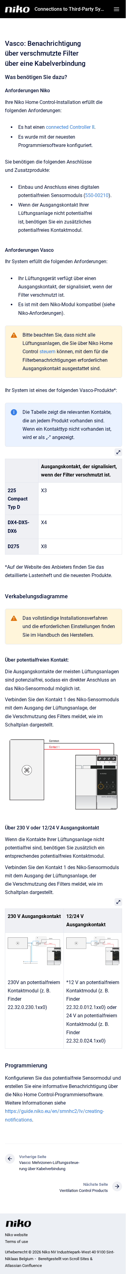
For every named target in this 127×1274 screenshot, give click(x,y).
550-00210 (97, 195)
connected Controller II (70, 127)
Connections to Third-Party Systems (70, 9)
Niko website (16, 1234)
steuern (47, 351)
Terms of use (16, 1241)
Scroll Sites (79, 1258)
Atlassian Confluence (23, 1265)
